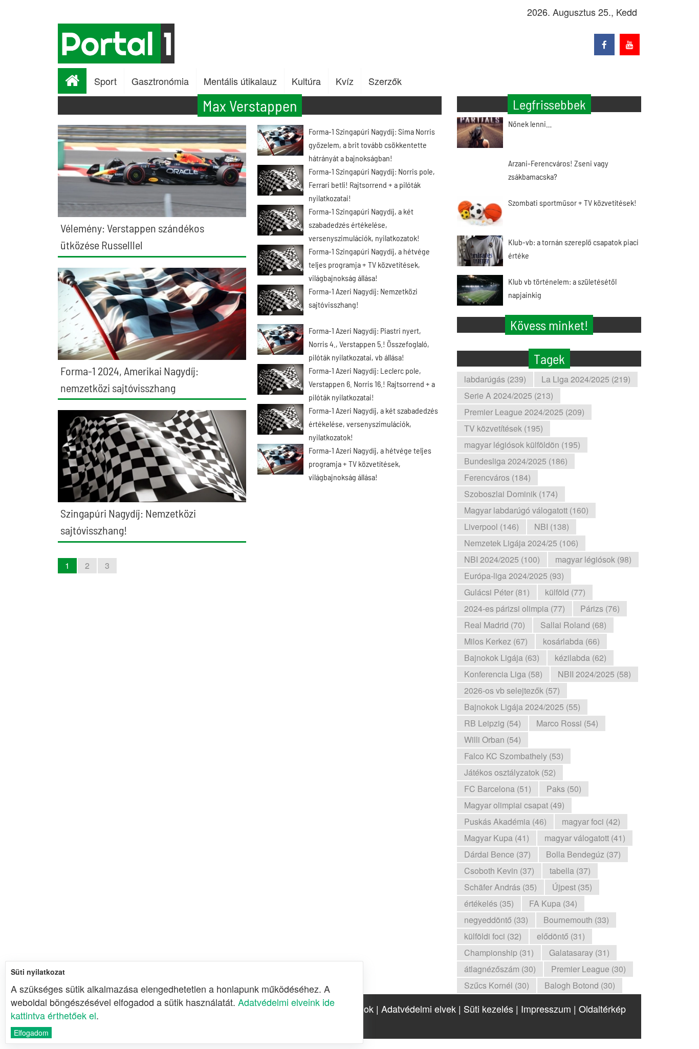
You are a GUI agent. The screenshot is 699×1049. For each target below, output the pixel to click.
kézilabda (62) (580, 657)
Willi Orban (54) (492, 739)
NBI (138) (551, 526)
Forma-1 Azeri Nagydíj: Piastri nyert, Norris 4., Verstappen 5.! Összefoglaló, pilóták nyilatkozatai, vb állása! (369, 344)
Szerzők (385, 81)
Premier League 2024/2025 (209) (524, 412)
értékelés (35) (489, 903)
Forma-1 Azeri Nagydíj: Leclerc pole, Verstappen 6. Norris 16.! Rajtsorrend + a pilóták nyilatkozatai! (372, 384)
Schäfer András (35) (500, 887)
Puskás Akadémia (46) (505, 821)
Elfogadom (31, 1032)
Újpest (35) (572, 887)
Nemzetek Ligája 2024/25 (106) (521, 543)
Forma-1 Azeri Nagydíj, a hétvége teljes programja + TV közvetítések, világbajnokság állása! (370, 463)
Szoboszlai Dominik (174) (511, 494)
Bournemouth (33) (576, 920)
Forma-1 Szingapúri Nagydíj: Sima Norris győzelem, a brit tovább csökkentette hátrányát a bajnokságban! (372, 144)
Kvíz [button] (345, 81)
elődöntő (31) (561, 936)
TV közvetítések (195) (503, 428)
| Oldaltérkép (600, 1008)
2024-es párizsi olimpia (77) (514, 608)
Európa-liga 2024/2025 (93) (514, 576)
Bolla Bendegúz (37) (583, 854)
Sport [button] (105, 81)
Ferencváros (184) (497, 477)
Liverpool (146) (491, 526)
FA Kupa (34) (553, 903)
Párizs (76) (600, 608)
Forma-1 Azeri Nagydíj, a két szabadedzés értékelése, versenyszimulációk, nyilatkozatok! (373, 423)
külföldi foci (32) (492, 936)
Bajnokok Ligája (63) (501, 657)
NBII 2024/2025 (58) (594, 674)
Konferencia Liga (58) (503, 674)
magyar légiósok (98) (593, 559)
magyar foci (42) (591, 821)
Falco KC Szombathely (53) (513, 756)
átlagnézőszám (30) (500, 969)
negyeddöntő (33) (496, 920)
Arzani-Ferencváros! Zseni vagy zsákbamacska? (558, 169)
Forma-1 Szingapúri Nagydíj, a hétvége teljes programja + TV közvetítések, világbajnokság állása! (369, 264)
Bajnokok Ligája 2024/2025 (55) (522, 707)
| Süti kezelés (485, 1008)
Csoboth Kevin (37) (499, 870)
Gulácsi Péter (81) (497, 592)
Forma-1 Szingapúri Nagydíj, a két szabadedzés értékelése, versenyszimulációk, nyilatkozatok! (364, 224)
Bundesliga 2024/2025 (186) (515, 461)
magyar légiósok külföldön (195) (522, 445)
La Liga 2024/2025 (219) (585, 379)
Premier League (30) (588, 969)
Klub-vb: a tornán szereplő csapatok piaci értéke (573, 248)
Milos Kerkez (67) (496, 641)
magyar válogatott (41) (584, 838)
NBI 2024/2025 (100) (502, 559)
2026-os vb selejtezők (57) (512, 690)
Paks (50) (564, 789)
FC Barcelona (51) (497, 789)
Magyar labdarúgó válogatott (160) (526, 510)
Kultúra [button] (306, 81)
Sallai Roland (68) (573, 625)
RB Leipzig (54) (492, 723)
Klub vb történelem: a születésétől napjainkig (562, 287)
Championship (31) (499, 952)
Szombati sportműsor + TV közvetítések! (572, 202)
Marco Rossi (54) (567, 723)
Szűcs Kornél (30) (496, 985)
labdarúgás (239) (495, 379)
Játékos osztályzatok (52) (510, 772)
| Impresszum (543, 1008)
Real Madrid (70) (494, 625)
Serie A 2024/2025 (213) (508, 395)
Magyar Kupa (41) (496, 838)
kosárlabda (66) (571, 641)
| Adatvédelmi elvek (416, 1008)
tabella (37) (570, 870)
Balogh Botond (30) (579, 985)
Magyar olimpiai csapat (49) (514, 805)
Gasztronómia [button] (160, 81)
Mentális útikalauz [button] (240, 81)
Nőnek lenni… (530, 124)
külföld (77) (565, 592)
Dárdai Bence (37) (497, 854)
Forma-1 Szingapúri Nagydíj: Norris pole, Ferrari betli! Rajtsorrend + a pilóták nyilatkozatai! (372, 184)
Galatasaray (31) (579, 952)
